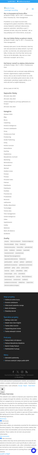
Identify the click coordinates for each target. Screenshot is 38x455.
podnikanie (29, 262)
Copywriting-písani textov (13, 328)
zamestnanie (17, 279)
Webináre (7, 228)
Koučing (6, 151)
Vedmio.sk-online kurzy (12, 300)
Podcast (6, 182)
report (12, 270)
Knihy (5, 143)
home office (20, 247)
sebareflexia (19, 270)
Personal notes (8, 179)
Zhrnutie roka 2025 (10, 96)
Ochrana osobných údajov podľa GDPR (17, 360)
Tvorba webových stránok (13, 331)
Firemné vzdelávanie (10, 128)
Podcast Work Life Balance (13, 340)
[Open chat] (33, 450)
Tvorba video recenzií (11, 326)
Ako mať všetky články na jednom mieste (18, 38)
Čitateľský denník (10, 311)
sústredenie (21, 273)
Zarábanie (7, 233)
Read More (31, 386)
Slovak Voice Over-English (13, 323)
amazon (7, 241)
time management (9, 276)
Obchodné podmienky (12, 358)
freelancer (22, 244)
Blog (5, 117)
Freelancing (7, 137)
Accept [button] (20, 386)
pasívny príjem (8, 262)
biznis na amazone (15, 241)
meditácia (12, 250)
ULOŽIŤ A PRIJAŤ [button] (5, 454)
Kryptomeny (7, 154)
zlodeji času (22, 282)
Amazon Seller (8, 114)
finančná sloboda (9, 244)
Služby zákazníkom (10, 205)
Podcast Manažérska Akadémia (14, 343)
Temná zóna (7, 211)
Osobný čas (22, 259)
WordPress (20, 377)
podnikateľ (7, 267)
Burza (5, 120)
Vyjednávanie (8, 222)
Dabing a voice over (11, 320)
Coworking (7, 123)
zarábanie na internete (11, 282)
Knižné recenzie (9, 145)
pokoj (13, 267)
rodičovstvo (7, 202)
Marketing (7, 160)
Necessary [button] (3, 419)
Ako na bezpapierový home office (15, 13)
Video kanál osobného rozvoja (14, 305)
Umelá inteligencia (9, 216)
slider (25, 270)
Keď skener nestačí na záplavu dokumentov (19, 63)
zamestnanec (8, 279)
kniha (6, 250)
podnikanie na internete (25, 265)
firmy (16, 244)
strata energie (8, 273)
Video (5, 219)
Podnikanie (7, 185)
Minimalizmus (8, 162)
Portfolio (6, 191)
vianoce (18, 276)
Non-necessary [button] (4, 436)
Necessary (5, 421)
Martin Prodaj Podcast (12, 346)
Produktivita (7, 197)
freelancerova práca (10, 247)
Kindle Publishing (9, 140)
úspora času (30, 282)
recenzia (7, 270)
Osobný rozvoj (8, 171)
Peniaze (6, 174)
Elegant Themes (20, 375)
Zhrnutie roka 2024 (10, 99)
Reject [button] (25, 386)
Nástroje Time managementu (12, 256)
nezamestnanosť (9, 253)
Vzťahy (6, 225)
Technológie (7, 208)
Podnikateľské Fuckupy (12, 349)
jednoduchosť (28, 247)
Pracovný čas (11, 17)
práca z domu (25, 267)
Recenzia (6, 199)
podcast (22, 262)
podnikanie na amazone (11, 265)
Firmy (5, 131)
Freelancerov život (9, 134)
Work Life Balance (9, 231)
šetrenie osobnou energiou (12, 285)
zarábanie (25, 279)
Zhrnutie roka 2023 (10, 107)
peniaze (16, 262)
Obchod (6, 168)
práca (18, 267)
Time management (22, 17)
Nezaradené (7, 165)
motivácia (18, 250)
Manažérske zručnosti (10, 157)
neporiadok (26, 250)
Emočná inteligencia (10, 125)
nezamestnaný (19, 253)
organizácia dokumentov (11, 259)
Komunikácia (8, 148)
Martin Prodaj (10, 15)
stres (15, 273)
